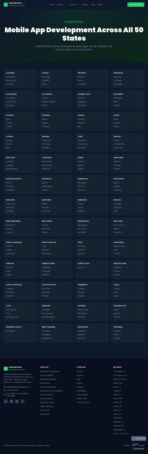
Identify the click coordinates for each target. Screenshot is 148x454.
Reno (116, 211)
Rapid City (45, 292)
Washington (10, 331)
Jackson (116, 183)
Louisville (9, 161)
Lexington (10, 165)
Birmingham (10, 77)
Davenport (82, 147)
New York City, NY (120, 379)
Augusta (45, 123)
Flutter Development (48, 387)
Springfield (10, 190)
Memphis (81, 292)
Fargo (44, 246)
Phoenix (81, 77)
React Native (45, 383)
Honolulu (81, 119)
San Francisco (11, 101)
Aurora (44, 105)
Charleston (10, 292)
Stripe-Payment (82, 395)
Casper (116, 334)
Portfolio (85, 4)
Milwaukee (82, 331)
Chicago (9, 140)
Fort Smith (118, 80)
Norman (117, 253)
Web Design (44, 414)
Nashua (9, 228)
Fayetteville (118, 84)
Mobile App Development (49, 371)
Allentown (45, 274)
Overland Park (119, 144)
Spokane (117, 313)
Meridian (117, 123)
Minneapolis (82, 183)
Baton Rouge (47, 165)
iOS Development (46, 375)
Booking (80, 387)
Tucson (80, 80)
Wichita (116, 140)
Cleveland (81, 250)
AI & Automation (46, 398)
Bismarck (45, 250)
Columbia (9, 288)
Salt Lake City (11, 310)
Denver (44, 98)
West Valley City (12, 317)
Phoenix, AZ (117, 418)
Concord (9, 232)
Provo (8, 313)
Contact (80, 383)
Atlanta (44, 119)
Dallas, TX (117, 410)
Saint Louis (10, 207)
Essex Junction (47, 313)
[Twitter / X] (11, 401)
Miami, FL (117, 395)
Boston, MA (117, 398)
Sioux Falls (46, 288)
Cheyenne (117, 331)
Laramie (117, 338)
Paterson (45, 232)
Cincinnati (81, 253)
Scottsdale (82, 84)
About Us (80, 371)
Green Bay (82, 338)
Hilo (79, 126)
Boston (9, 183)
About (100, 4)
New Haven (82, 105)
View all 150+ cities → (121, 433)
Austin (116, 292)
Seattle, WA (117, 383)
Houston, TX (118, 414)
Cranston (117, 271)
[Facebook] (22, 401)
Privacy (127, 445)
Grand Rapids (47, 186)
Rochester (81, 190)
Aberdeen (45, 296)
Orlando (9, 123)
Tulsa (116, 250)
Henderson (118, 207)
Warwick (117, 274)
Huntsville (9, 84)
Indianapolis (46, 140)
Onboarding (81, 391)
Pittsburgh (46, 271)
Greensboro (10, 253)
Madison (81, 334)
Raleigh (9, 250)
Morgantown (47, 338)
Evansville (45, 147)
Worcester (10, 186)
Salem (8, 271)
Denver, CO (117, 402)
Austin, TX (117, 387)
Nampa (116, 126)
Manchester (10, 225)
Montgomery (11, 80)
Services (60, 4)
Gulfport (117, 186)
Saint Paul (81, 186)
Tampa (8, 126)
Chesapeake (82, 313)
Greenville (9, 296)
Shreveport (46, 169)
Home (52, 4)
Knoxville (81, 296)
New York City (119, 225)
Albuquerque (82, 225)
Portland (81, 161)
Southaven (118, 190)
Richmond (81, 317)
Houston (117, 288)
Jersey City (46, 228)
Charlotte (9, 246)
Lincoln (80, 207)
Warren (44, 190)
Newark (116, 105)
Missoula (45, 207)
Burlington (46, 310)
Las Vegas (117, 204)
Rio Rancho (82, 232)
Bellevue (81, 211)
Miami (8, 119)
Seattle (116, 310)
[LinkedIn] (6, 401)
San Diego (10, 105)
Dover (116, 101)
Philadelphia (46, 267)
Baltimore (117, 161)
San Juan (81, 267)
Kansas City (118, 147)
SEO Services (45, 410)
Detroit (44, 183)
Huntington (46, 334)
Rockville (117, 169)
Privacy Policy (82, 398)
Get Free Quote (136, 4)
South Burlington (48, 317)
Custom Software (46, 395)
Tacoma (117, 317)
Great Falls (46, 211)
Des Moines (82, 140)
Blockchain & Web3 (47, 402)
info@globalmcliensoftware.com (18, 387)
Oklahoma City (119, 246)
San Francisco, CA (120, 375)
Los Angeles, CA (119, 371)
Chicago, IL (117, 391)
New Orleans (47, 161)
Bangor (80, 169)
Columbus (45, 126)
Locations (72, 4)
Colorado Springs (48, 101)
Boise (116, 119)
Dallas (116, 296)
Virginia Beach (83, 310)
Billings (44, 204)
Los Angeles (10, 98)
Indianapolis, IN (119, 429)
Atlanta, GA (117, 406)
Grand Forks (46, 253)
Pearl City (81, 123)
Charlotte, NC (118, 426)
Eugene (9, 274)
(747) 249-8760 (12, 390)
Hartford (81, 98)
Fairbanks (45, 80)
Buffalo (116, 228)
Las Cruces (82, 228)
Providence (118, 267)
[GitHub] (17, 401)
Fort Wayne (46, 144)
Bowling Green (11, 169)
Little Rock (118, 77)
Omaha (80, 204)
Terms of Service (83, 402)
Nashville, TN (118, 422)
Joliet (8, 147)
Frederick (117, 165)
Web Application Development (51, 391)
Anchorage (46, 77)
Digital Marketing (46, 406)
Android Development (48, 379)
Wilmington (118, 98)
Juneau (44, 84)
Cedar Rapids (83, 144)
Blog (93, 4)
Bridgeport (82, 101)
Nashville (81, 288)
